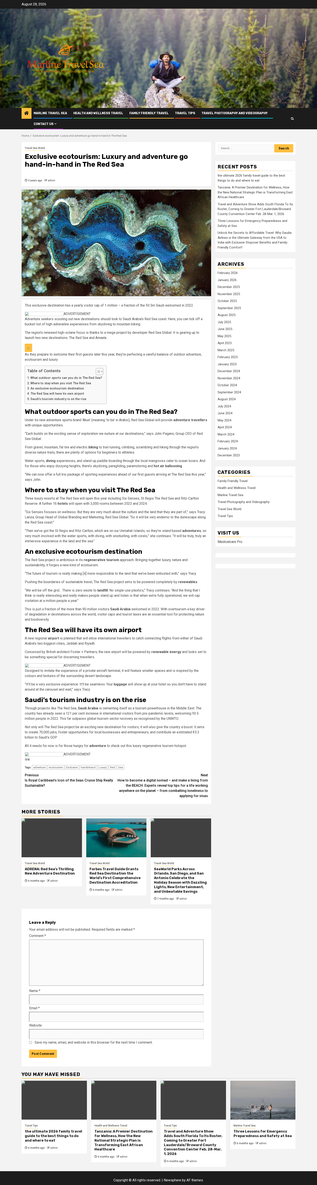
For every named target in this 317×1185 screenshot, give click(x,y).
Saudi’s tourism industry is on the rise (58, 399)
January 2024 (227, 448)
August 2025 (226, 315)
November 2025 (229, 294)
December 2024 (229, 371)
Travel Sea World (35, 148)
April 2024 (225, 427)
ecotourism (56, 767)
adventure (39, 767)
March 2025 (226, 350)
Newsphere (172, 1180)
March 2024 (226, 434)
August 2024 (226, 399)
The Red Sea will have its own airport (57, 394)
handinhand (88, 767)
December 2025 (229, 287)
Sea (120, 767)
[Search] (292, 118)
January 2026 (227, 280)
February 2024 (228, 441)
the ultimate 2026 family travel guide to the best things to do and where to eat (53, 1135)
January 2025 (227, 364)
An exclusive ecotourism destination (57, 388)
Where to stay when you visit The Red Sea (60, 383)
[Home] (26, 114)
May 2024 (224, 420)
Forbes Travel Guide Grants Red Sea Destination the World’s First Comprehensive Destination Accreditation (115, 875)
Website (35, 1025)
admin (51, 180)
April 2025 (225, 343)
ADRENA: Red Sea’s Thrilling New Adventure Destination (50, 871)
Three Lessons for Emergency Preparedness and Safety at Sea (263, 1133)
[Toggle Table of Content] (97, 371)
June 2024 (225, 413)
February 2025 (228, 357)
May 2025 (224, 336)
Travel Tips (185, 113)
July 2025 (224, 322)
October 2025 (227, 301)
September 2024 (229, 392)
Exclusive (72, 767)
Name (34, 991)
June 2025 (225, 329)
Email (34, 1008)
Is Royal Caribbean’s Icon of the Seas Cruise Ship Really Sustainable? (69, 780)
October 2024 (227, 385)
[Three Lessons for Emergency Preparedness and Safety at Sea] (263, 1100)
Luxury (103, 767)
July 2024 (224, 406)
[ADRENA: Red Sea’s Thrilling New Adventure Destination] (52, 837)
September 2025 (229, 308)
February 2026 (228, 273)
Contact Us (43, 124)
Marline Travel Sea (50, 113)
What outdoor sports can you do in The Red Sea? (66, 378)
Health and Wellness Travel (98, 113)
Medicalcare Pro (230, 542)
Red (112, 767)
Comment (37, 936)
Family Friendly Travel (149, 113)
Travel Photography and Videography (234, 113)
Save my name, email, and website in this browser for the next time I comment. (94, 1042)
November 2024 (229, 378)
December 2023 (229, 455)
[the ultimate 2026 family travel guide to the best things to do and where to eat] (54, 1100)
